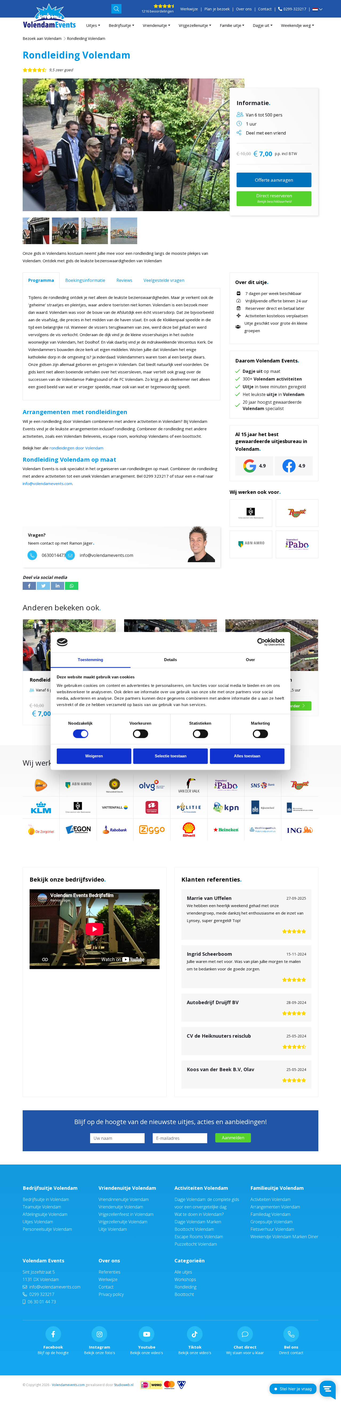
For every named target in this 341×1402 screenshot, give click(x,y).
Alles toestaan (247, 756)
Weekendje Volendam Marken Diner (284, 1237)
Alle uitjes (183, 1272)
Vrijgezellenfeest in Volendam (126, 1214)
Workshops (185, 1279)
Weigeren (94, 756)
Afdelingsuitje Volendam (45, 1214)
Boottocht (184, 1294)
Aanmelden (233, 1138)
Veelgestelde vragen (164, 280)
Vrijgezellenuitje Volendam (123, 1222)
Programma (41, 280)
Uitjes (91, 25)
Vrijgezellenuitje (193, 25)
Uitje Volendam (113, 1229)
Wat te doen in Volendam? (199, 1214)
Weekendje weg (296, 25)
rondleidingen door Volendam (76, 447)
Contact (265, 8)
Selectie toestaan (170, 756)
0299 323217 (41, 1294)
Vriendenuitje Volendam (127, 1188)
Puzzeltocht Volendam (195, 1244)
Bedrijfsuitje (120, 25)
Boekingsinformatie (85, 280)
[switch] (140, 734)
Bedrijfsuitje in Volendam (46, 1199)
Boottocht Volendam (194, 1229)
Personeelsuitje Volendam (47, 1229)
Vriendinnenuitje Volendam (124, 1199)
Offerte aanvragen (274, 180)
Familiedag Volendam (270, 1214)
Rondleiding (185, 1287)
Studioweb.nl (123, 1385)
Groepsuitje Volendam (271, 1222)
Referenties (109, 1272)
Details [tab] (170, 659)
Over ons (244, 8)
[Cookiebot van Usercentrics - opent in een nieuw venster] (261, 642)
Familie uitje (230, 25)
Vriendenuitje (155, 25)
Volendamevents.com (68, 1385)
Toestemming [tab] (90, 659)
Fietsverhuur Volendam (272, 1229)
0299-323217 (294, 8)
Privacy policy (111, 1294)
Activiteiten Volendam (201, 1188)
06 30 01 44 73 (41, 1302)
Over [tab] (250, 659)
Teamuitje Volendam (42, 1207)
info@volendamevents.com (47, 483)
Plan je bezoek (217, 8)
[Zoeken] (116, 9)
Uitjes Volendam (38, 1222)
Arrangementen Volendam (275, 1207)
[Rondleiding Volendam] (134, 144)
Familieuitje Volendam (277, 1188)
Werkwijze (189, 8)
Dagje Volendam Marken (197, 1222)
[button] (317, 10)
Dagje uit (261, 25)
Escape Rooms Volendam (198, 1237)
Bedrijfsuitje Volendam (50, 1188)
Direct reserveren (274, 198)
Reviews (124, 280)
